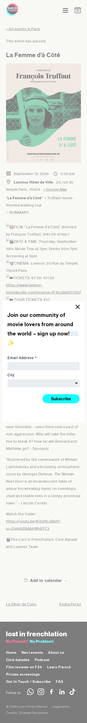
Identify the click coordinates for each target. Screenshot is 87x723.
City (11, 375)
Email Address (22, 358)
